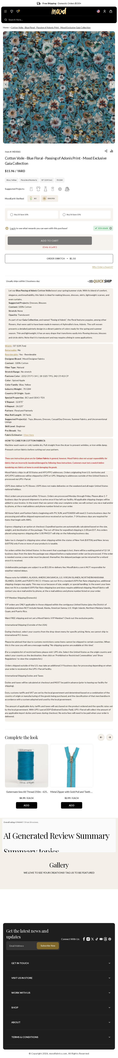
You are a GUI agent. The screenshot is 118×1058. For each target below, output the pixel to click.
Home (6, 27)
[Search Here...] (6, 19)
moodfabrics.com (58, 1053)
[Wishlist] (18, 11)
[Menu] (5, 11)
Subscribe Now (48, 945)
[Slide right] (112, 84)
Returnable (11, 350)
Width (8, 346)
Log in (13, 228)
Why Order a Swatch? (102, 267)
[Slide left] (5, 84)
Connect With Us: (70, 939)
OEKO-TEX (51, 198)
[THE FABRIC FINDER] (11, 11)
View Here (29, 435)
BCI (35, 198)
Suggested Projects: (15, 189)
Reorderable (11, 354)
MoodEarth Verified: (14, 198)
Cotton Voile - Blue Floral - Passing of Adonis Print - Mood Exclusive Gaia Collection (50, 27)
